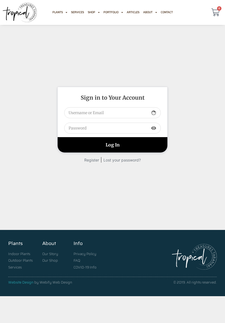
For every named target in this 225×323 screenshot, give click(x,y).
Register (91, 160)
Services (77, 12)
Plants (57, 12)
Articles (133, 12)
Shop (91, 12)
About (148, 12)
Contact (167, 12)
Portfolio (111, 12)
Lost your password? (122, 160)
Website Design (20, 282)
